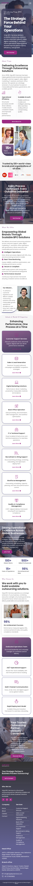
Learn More (15, 349)
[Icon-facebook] (3, 799)
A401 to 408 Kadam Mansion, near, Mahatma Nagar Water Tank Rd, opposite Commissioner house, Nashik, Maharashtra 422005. (16, 855)
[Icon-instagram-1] (7, 799)
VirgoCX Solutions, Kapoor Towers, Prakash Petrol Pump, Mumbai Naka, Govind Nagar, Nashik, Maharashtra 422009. (15, 868)
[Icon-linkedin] (10, 799)
